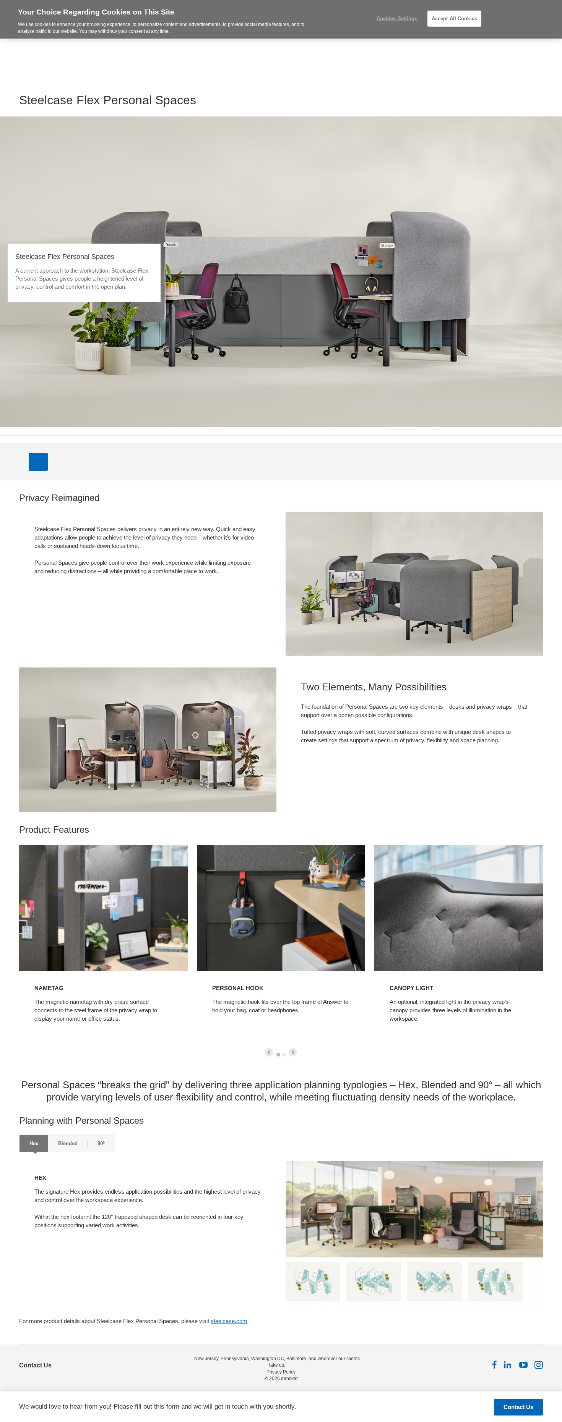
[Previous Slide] (269, 1052)
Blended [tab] (68, 1143)
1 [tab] (278, 1055)
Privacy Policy (281, 1372)
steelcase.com (229, 1321)
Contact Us (35, 1365)
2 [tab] (284, 1055)
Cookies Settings (397, 18)
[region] (281, 19)
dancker (289, 1378)
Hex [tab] (33, 1143)
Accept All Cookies (454, 18)
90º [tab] (101, 1143)
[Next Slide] (293, 1052)
